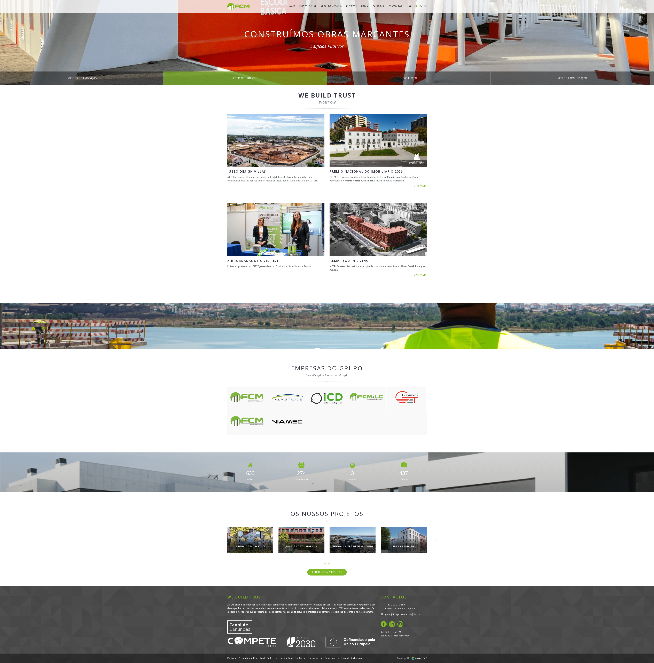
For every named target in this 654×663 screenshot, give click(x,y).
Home (292, 6)
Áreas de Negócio (331, 6)
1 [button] (325, 563)
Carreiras (378, 6)
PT (415, 6)
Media (364, 6)
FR (425, 6)
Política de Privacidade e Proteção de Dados (250, 658)
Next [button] (436, 540)
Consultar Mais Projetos (327, 572)
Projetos (351, 6)
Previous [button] (217, 540)
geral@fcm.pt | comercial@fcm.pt (402, 614)
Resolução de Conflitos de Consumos (299, 658)
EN (420, 6)
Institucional (307, 6)
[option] (250, 542)
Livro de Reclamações (352, 658)
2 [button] (329, 563)
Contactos (395, 6)
